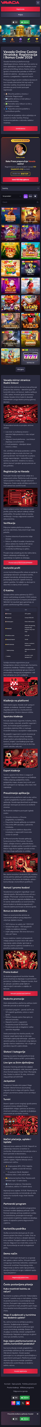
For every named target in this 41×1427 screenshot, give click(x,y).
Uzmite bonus (20, 128)
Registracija (20, 9)
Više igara (20, 369)
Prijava (20, 15)
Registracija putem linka (20, 1277)
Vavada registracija (20, 1371)
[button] (2, 31)
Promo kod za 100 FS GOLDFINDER (20, 563)
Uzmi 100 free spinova (20, 180)
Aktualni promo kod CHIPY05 (20, 993)
